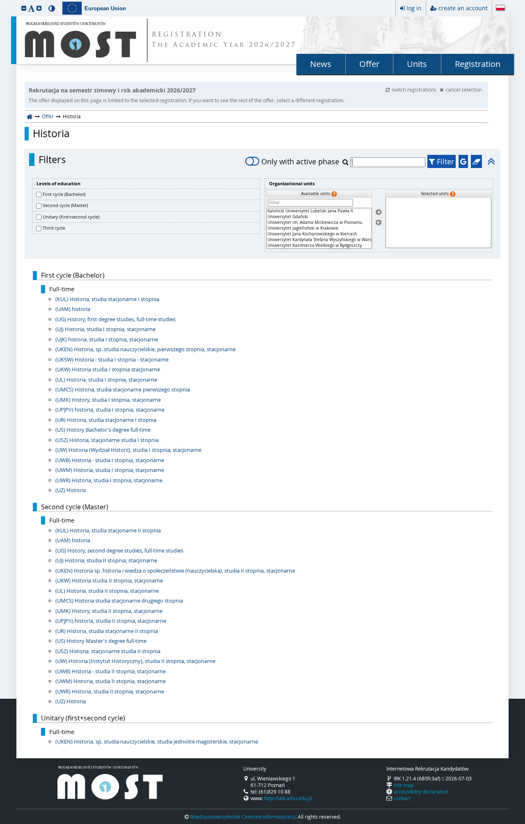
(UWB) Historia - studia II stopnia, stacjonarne (110, 671)
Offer (369, 63)
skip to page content (2, 2)
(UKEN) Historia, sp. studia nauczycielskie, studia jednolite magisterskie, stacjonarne (156, 741)
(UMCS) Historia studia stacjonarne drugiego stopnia (119, 600)
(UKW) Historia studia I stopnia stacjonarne (107, 369)
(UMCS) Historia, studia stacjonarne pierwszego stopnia (122, 389)
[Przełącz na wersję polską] (500, 8)
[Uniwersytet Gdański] (319, 217)
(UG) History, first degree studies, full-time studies (115, 319)
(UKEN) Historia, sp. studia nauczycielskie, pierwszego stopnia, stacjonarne (145, 349)
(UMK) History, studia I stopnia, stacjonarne (108, 399)
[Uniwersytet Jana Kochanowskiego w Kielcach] (319, 234)
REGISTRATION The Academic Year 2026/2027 (224, 40)
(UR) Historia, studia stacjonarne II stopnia (106, 631)
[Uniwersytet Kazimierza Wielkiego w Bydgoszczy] (319, 246)
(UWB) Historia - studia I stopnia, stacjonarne (109, 460)
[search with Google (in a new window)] (463, 161)
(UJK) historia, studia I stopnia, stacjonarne (106, 339)
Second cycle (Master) (65, 205)
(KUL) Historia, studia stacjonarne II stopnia (108, 530)
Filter (444, 161)
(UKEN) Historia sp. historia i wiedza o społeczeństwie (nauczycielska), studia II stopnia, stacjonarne (175, 570)
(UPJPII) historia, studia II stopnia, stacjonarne (110, 620)
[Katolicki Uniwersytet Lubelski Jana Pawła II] (319, 211)
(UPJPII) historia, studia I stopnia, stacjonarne (109, 409)
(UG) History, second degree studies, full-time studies (119, 550)
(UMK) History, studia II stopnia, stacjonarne (108, 611)
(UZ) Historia (70, 490)
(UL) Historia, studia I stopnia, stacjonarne (106, 379)
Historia (51, 133)
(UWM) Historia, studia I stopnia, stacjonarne (109, 470)
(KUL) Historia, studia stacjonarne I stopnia (107, 299)
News (320, 63)
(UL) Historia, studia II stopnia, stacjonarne (107, 590)
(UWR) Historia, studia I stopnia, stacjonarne (108, 480)
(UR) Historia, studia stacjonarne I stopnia (105, 420)
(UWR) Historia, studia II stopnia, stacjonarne (109, 691)
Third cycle (54, 228)
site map (403, 785)
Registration (477, 63)
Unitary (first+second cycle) (71, 217)
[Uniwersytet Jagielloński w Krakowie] (319, 228)
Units (417, 63)
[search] (346, 161)
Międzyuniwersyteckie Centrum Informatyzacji (242, 816)
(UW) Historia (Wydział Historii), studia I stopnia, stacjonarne (128, 449)
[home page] (30, 116)
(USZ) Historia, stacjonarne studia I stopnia (107, 440)
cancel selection (463, 89)
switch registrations (415, 89)
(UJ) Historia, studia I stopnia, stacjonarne (105, 329)
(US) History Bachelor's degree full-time (103, 429)
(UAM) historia (72, 309)
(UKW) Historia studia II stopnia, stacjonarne (109, 580)
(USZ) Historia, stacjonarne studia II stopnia (107, 651)
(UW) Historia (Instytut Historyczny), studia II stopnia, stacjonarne (135, 661)
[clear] (476, 161)
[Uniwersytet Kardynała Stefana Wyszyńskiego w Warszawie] (319, 240)
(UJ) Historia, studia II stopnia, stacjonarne (106, 560)
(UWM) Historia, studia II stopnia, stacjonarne (110, 681)
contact (402, 798)
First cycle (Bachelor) (64, 194)
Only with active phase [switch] (300, 161)
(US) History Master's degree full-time (100, 640)
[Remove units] (378, 222)
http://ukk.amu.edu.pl (288, 798)
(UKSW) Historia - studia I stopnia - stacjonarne (112, 359)
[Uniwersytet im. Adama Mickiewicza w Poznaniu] (319, 223)
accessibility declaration (421, 791)
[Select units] (378, 212)
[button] (23, 8)
